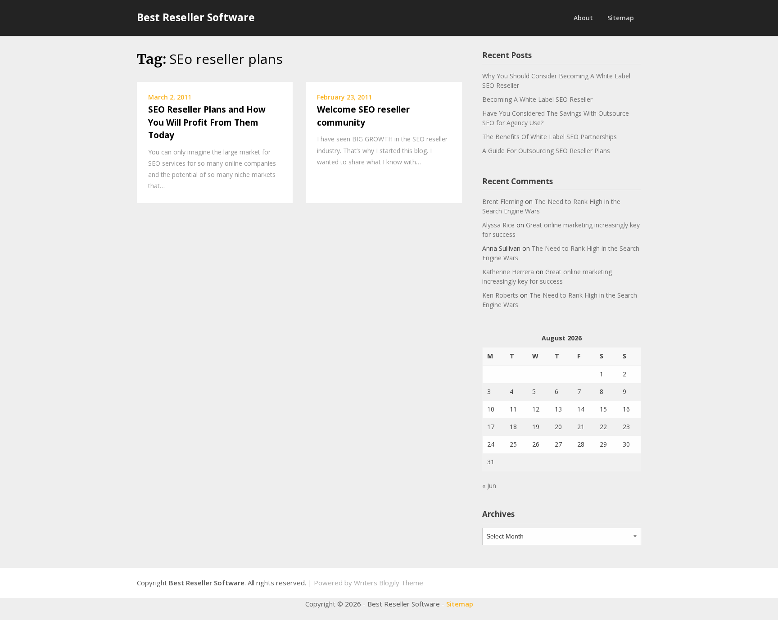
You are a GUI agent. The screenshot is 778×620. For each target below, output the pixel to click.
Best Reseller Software (196, 17)
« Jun (489, 485)
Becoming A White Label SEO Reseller (537, 99)
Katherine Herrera (508, 271)
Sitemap (620, 18)
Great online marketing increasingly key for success (547, 276)
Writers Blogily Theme (388, 582)
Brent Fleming (502, 201)
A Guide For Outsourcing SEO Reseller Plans (546, 150)
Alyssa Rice (498, 225)
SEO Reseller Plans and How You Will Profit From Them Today (207, 122)
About (583, 18)
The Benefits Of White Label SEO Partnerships (549, 136)
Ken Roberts (500, 295)
